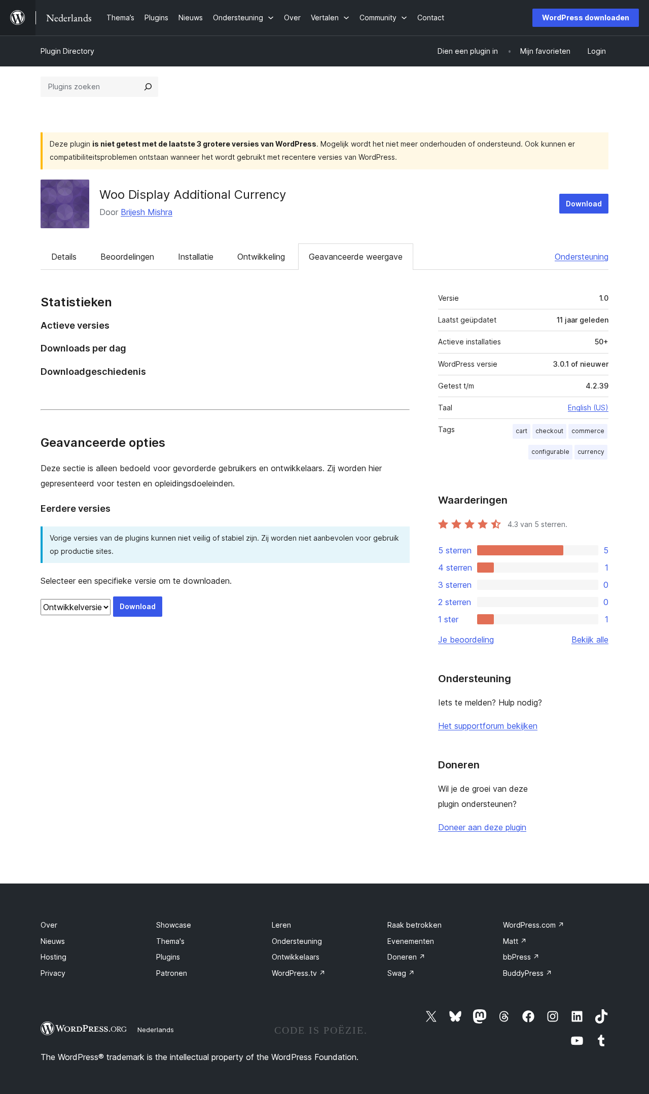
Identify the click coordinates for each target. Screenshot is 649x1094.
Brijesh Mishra (146, 212)
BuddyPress (527, 973)
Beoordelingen (127, 257)
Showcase (173, 925)
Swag (401, 973)
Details (64, 257)
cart (521, 431)
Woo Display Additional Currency (192, 194)
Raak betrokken (414, 925)
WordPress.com (533, 925)
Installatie (195, 257)
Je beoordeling (466, 639)
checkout (549, 431)
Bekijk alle (589, 639)
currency (591, 451)
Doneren (406, 956)
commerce (587, 431)
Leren (281, 925)
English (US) (588, 407)
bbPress (521, 956)
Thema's (170, 941)
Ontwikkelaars (295, 956)
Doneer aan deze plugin (482, 827)
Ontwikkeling (261, 257)
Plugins (168, 956)
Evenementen (410, 941)
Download (584, 203)
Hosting (53, 956)
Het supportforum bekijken (487, 726)
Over (49, 925)
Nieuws (53, 941)
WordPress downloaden (585, 17)
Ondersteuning (581, 257)
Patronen (171, 973)
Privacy (53, 973)
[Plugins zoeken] (148, 87)
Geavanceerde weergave (356, 257)
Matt (515, 941)
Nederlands (155, 1030)
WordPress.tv (299, 973)
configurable (550, 451)
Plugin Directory (67, 51)
